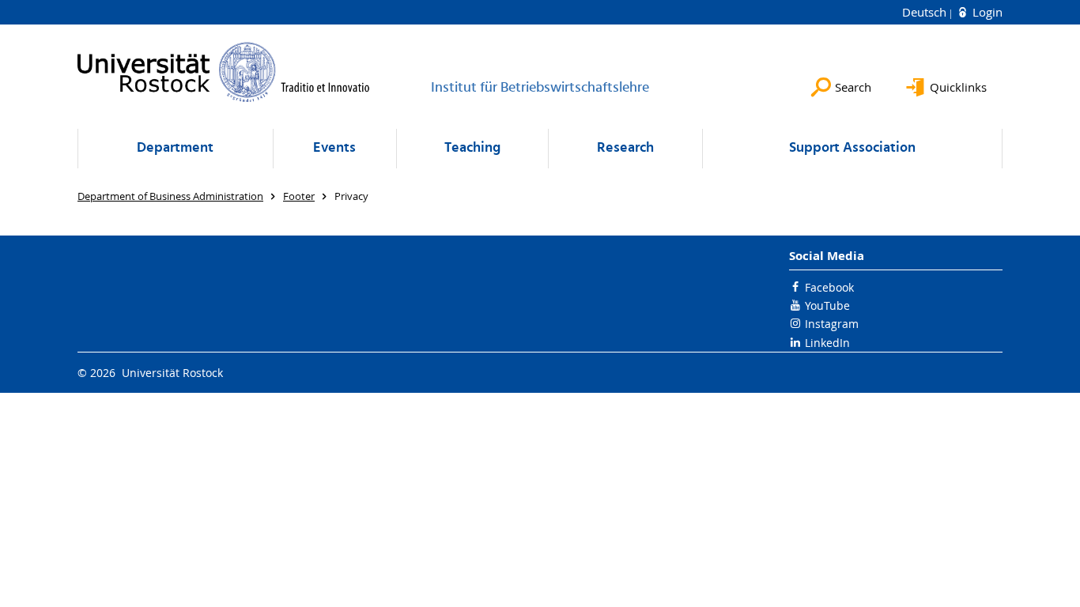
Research (625, 148)
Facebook (829, 287)
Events (334, 148)
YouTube (827, 305)
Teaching (472, 148)
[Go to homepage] (223, 72)
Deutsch (926, 12)
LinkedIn (827, 342)
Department (175, 148)
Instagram (832, 323)
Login (986, 12)
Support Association (852, 148)
